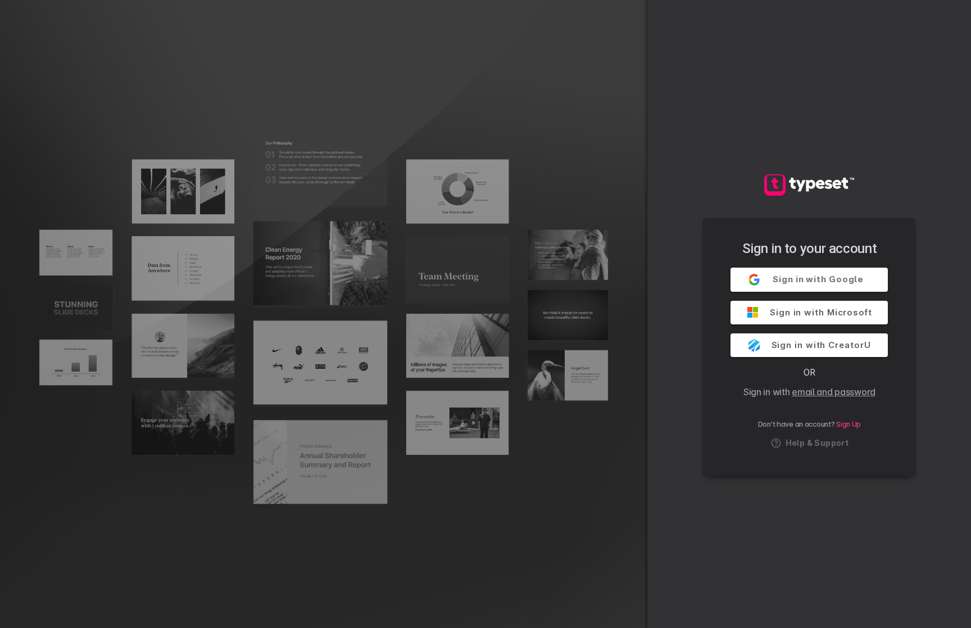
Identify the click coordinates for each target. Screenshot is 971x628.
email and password (833, 391)
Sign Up (848, 424)
